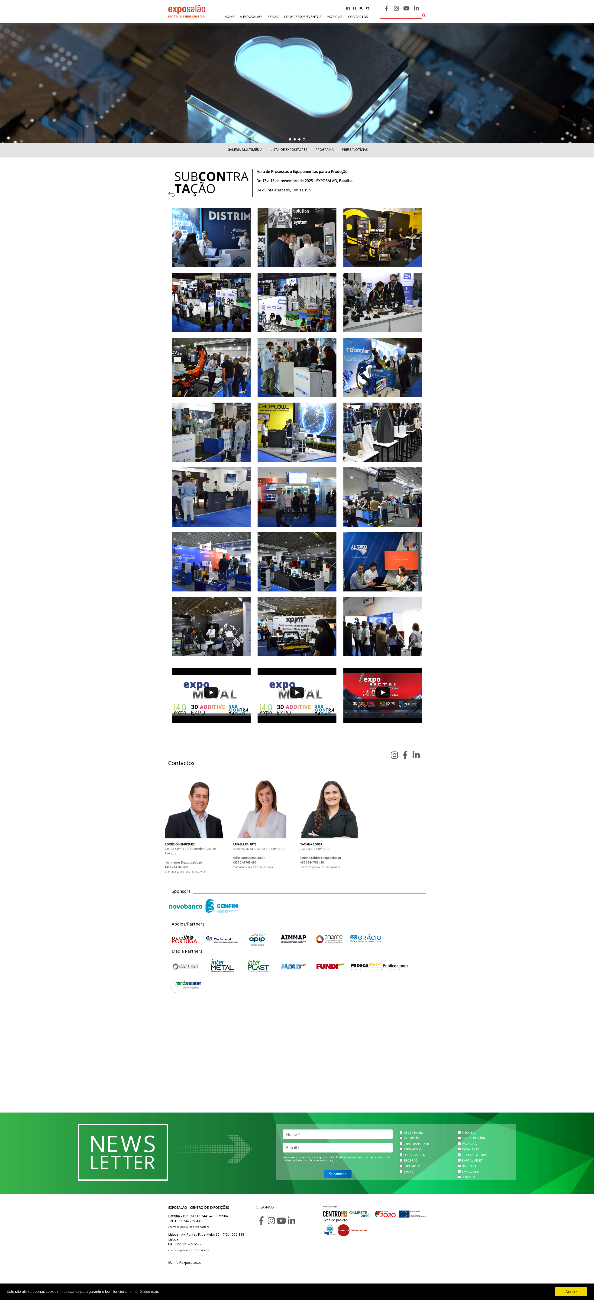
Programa (324, 149)
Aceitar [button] (571, 1291)
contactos (358, 16)
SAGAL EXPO (471, 1149)
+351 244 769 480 (176, 867)
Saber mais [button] (149, 1291)
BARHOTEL (469, 1166)
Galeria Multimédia (245, 149)
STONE (408, 1171)
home (229, 16)
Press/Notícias (355, 149)
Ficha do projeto (335, 1220)
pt (367, 8)
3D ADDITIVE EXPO (474, 1155)
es (354, 8)
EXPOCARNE (470, 1171)
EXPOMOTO (412, 1166)
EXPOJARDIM (412, 1149)
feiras (273, 16)
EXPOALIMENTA (472, 1160)
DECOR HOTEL (413, 1132)
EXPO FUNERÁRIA (474, 1138)
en (348, 8)
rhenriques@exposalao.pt (183, 862)
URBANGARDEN (414, 1155)
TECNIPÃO (411, 1160)
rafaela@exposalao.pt (249, 858)
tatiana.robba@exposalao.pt (320, 858)
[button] (290, 139)
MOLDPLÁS (411, 1138)
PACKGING (469, 1144)
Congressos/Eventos (302, 16)
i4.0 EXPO (468, 1177)
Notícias (334, 16)
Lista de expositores (289, 149)
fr (361, 8)
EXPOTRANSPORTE (417, 1144)
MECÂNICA (469, 1132)
